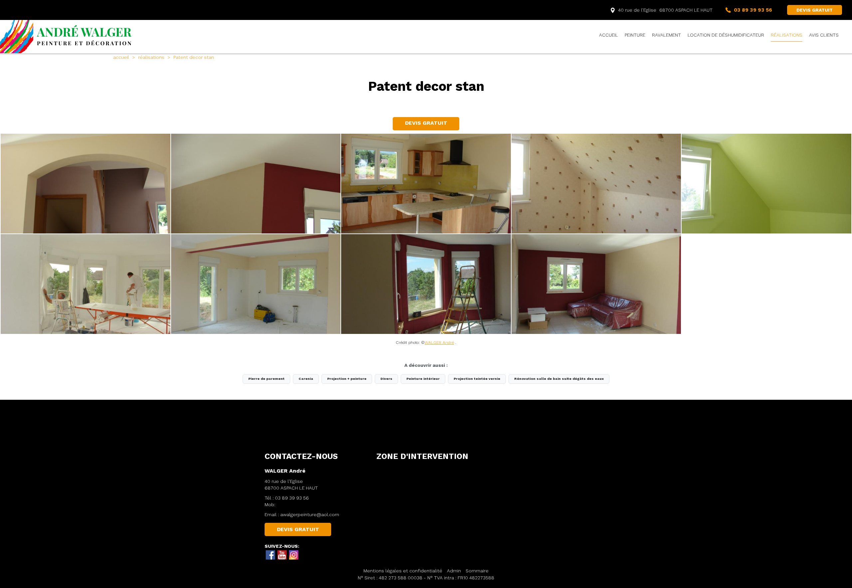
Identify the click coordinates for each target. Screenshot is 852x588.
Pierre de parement (266, 378)
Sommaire (477, 570)
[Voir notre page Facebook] (270, 555)
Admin (454, 570)
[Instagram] (294, 555)
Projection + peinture (346, 378)
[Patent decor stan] (85, 183)
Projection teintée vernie (477, 378)
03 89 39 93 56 (292, 498)
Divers (386, 378)
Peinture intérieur (423, 378)
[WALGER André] (66, 36)
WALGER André (439, 342)
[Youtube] (282, 555)
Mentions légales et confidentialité (402, 570)
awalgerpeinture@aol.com (309, 514)
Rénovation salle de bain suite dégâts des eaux (559, 378)
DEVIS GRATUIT (814, 10)
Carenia (306, 378)
